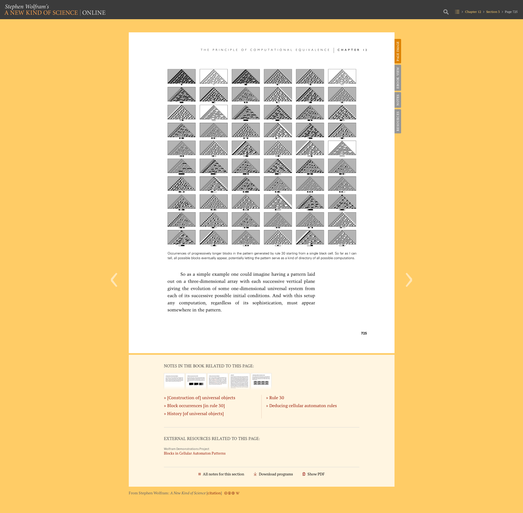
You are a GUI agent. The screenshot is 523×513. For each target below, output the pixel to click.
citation (214, 493)
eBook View (398, 78)
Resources (398, 121)
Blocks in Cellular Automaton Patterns (195, 453)
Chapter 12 (473, 12)
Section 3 (493, 12)
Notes (398, 100)
